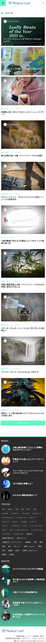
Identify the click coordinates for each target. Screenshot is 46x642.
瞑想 (3, 550)
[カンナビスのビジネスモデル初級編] (5, 569)
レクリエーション (37, 530)
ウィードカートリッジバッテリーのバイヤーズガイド (28, 471)
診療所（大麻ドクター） (30, 550)
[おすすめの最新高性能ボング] (5, 495)
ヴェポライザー (19, 534)
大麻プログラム (22, 538)
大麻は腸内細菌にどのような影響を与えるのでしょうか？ (28, 448)
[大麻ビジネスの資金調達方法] (5, 592)
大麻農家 (28, 542)
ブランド (5, 526)
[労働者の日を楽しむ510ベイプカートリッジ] (5, 460)
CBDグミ (10, 509)
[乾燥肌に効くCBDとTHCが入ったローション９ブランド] (23, 91)
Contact (34, 638)
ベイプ (25, 526)
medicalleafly (14, 21)
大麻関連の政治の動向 (12, 638)
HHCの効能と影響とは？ (23, 483)
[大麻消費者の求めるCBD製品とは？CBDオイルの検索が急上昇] (23, 219)
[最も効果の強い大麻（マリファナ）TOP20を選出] (23, 134)
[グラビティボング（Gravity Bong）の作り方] (23, 350)
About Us (42, 638)
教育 (41, 542)
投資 (35, 542)
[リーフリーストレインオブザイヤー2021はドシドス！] (23, 31)
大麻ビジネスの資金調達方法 (25, 592)
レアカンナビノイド (21, 530)
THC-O (28, 509)
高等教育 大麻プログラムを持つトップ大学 (28, 603)
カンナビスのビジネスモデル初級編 (28, 568)
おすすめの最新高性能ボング (25, 495)
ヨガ (11, 530)
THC (23, 509)
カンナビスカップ (8, 518)
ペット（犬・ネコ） (36, 526)
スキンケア (5, 522)
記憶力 (17, 550)
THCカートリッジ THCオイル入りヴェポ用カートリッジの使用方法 (22, 198)
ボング (4, 530)
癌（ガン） (17, 546)
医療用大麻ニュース (7, 109)
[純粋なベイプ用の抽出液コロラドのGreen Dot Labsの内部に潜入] (23, 392)
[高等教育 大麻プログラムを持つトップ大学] (5, 604)
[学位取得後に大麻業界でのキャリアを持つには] (5, 616)
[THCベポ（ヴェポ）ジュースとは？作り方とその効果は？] (23, 307)
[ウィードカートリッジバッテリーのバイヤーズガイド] (5, 472)
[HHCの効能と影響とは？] (5, 484)
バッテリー (32, 522)
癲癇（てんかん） (30, 546)
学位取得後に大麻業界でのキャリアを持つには (29, 615)
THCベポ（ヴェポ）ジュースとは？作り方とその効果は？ (22, 329)
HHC (17, 509)
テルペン (15, 522)
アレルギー (26, 513)
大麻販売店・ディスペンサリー (12, 542)
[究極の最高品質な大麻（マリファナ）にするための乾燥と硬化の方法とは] (23, 263)
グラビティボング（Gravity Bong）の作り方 (20, 371)
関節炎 (4, 555)
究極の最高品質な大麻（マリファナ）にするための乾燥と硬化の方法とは (23, 285)
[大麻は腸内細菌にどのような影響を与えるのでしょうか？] (5, 449)
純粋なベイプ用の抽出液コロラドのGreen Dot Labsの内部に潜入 (22, 414)
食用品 (12, 555)
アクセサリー (15, 513)
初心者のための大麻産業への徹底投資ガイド (29, 580)
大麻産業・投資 (37, 636)
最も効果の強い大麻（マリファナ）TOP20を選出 (22, 155)
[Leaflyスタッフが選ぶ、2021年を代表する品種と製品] (23, 61)
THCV (34, 509)
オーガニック (37, 513)
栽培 (3, 546)
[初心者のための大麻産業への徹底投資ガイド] (5, 581)
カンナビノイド (22, 518)
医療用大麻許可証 (8, 538)
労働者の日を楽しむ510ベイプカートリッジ (28, 460)
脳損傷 (10, 550)
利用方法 (29, 534)
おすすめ (5, 513)
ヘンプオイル (15, 526)
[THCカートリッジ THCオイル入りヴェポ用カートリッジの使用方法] (23, 176)
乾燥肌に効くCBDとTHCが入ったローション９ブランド (22, 113)
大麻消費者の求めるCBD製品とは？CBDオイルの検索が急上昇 (22, 241)
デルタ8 (23, 522)
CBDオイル (4, 237)
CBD (3, 509)
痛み (9, 546)
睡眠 (40, 546)
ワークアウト (6, 534)
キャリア (32, 518)
